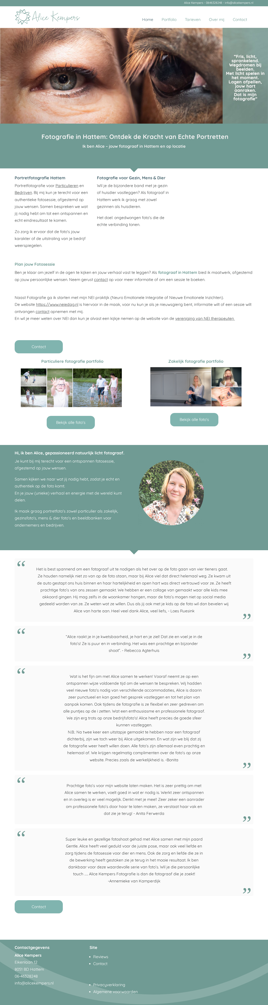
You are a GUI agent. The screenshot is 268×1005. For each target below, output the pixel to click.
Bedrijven (23, 192)
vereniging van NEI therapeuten (205, 318)
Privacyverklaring (109, 984)
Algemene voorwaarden (115, 991)
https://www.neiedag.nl (57, 304)
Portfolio (169, 19)
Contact (240, 19)
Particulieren (66, 185)
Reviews (100, 956)
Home (147, 19)
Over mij (216, 19)
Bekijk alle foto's (70, 422)
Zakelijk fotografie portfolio (195, 361)
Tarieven (193, 19)
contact (101, 279)
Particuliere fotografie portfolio (72, 361)
